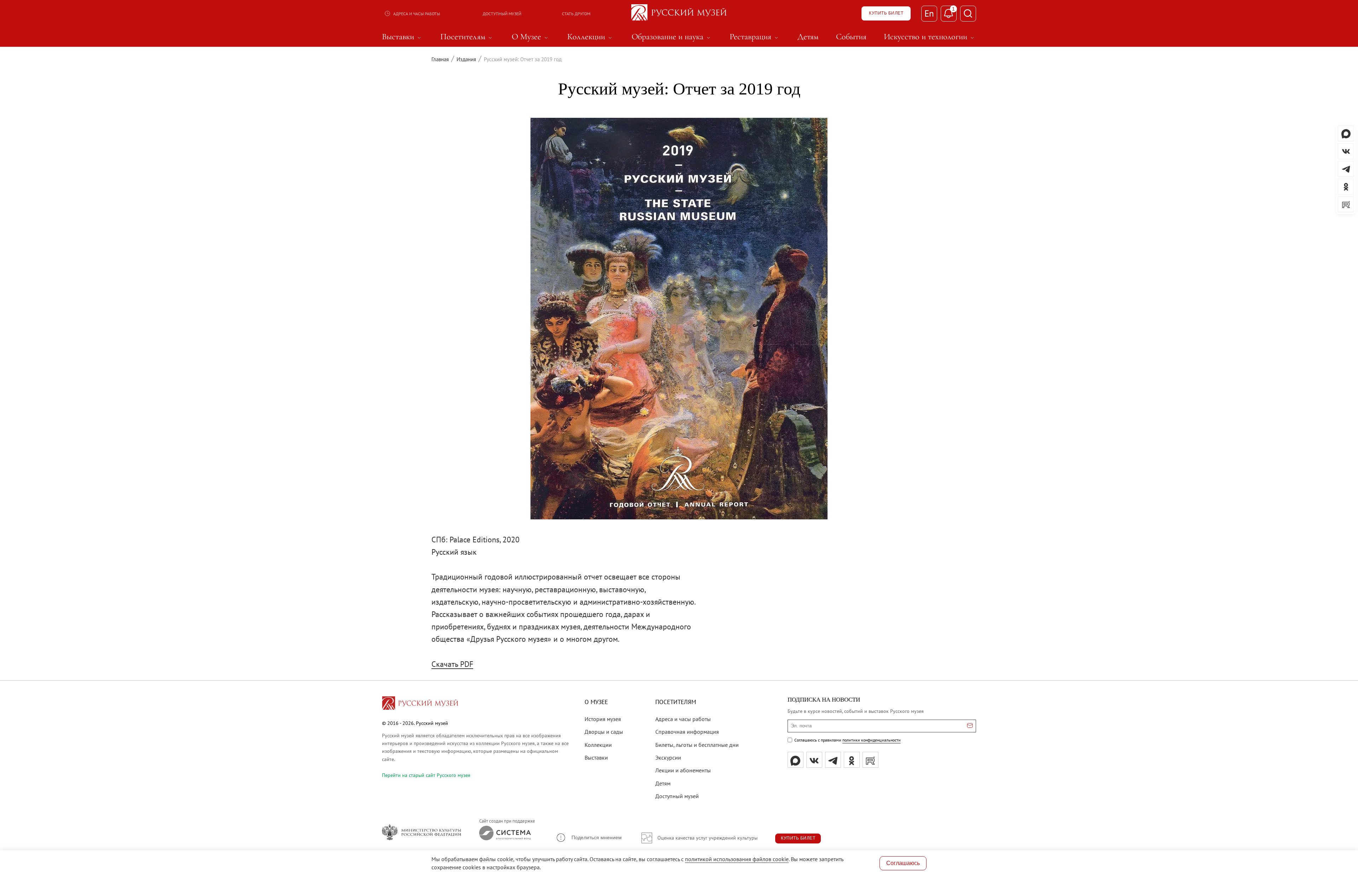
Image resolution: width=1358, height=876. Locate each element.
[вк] (814, 760)
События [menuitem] (851, 37)
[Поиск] (968, 14)
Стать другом (576, 13)
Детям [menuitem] (807, 37)
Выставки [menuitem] (402, 37)
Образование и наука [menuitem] (672, 37)
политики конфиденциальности (871, 740)
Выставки (596, 757)
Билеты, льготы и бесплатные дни (697, 744)
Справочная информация (687, 731)
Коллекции (598, 744)
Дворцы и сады (604, 731)
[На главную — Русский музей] (679, 13)
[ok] (852, 760)
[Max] (795, 760)
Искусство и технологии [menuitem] (930, 37)
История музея (603, 718)
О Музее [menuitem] (531, 37)
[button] (588, 837)
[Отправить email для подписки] (970, 726)
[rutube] (870, 760)
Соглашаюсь (903, 863)
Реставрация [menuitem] (755, 37)
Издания (466, 59)
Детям (663, 783)
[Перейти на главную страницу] (420, 704)
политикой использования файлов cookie (737, 859)
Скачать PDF (452, 664)
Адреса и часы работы (416, 13)
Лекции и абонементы (683, 770)
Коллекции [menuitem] (590, 37)
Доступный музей (502, 13)
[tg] (833, 760)
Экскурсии (668, 757)
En (929, 13)
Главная (440, 59)
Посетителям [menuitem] (467, 37)
